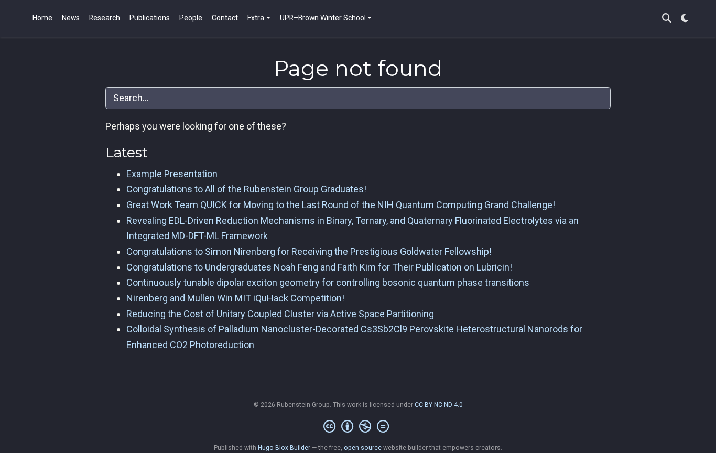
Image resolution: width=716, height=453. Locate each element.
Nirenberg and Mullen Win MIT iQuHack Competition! (235, 298)
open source (363, 447)
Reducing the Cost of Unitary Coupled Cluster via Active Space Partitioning (280, 313)
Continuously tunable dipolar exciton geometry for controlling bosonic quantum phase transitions (327, 282)
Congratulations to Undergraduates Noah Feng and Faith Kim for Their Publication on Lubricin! (319, 267)
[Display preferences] (684, 19)
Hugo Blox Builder (284, 447)
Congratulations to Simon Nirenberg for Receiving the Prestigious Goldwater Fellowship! (309, 251)
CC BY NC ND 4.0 (439, 404)
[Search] (666, 19)
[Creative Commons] (358, 427)
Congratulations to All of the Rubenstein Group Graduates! (246, 189)
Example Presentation (172, 173)
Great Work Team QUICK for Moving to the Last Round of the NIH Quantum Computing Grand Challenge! (340, 204)
